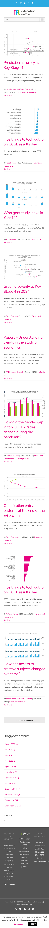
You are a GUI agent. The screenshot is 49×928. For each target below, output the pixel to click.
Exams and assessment (27, 92)
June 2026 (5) (10, 755)
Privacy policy (29, 904)
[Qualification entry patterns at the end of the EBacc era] (24, 487)
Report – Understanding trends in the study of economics (23, 342)
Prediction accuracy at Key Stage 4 (21, 65)
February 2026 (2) (12, 778)
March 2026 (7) (11, 772)
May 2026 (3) (10, 761)
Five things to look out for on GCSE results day (24, 142)
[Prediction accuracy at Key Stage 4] (24, 44)
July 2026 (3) (10, 750)
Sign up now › (9, 884)
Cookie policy (20, 904)
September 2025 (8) (13, 806)
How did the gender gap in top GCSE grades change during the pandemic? (23, 430)
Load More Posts (24, 720)
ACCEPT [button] (33, 924)
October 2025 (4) (11, 800)
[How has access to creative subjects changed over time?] (24, 646)
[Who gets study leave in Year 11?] (24, 195)
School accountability (17, 702)
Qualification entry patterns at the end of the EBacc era (24, 510)
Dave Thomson (12, 316)
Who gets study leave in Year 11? (23, 215)
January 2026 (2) (11, 783)
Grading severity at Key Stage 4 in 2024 (22, 289)
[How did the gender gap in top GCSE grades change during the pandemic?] (24, 404)
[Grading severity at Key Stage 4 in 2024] (24, 268)
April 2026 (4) (10, 766)
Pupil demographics (21, 458)
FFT (25, 845)
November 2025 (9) (12, 794)
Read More (8, 95)
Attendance (36, 239)
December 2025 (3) (12, 789)
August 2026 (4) (11, 744)
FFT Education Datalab (14, 372)
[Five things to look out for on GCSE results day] (24, 121)
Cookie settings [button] (19, 924)
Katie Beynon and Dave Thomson (19, 89)
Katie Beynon (11, 163)
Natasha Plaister (12, 455)
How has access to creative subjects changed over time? (24, 668)
